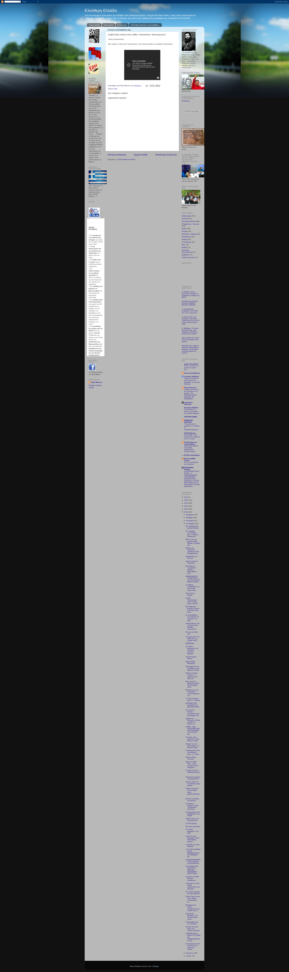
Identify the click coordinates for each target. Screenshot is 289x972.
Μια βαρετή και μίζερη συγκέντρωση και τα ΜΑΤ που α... (192, 907)
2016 (186, 497)
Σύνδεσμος (186, 101)
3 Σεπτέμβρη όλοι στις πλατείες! (192, 923)
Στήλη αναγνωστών (189, 257)
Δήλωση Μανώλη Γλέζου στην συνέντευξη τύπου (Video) (190, 339)
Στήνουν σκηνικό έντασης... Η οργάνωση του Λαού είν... (192, 675)
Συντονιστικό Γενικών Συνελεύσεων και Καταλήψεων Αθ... (193, 712)
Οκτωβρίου (190, 520)
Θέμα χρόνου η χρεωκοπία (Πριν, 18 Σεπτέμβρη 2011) (193, 684)
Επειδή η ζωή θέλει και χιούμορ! (192, 799)
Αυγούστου (190, 953)
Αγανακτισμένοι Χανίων (191, 657)
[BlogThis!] (153, 86)
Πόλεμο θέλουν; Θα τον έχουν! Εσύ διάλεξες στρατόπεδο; (192, 626)
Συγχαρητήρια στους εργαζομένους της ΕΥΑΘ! (193, 814)
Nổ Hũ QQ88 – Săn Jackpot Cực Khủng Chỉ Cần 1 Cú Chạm (192, 437)
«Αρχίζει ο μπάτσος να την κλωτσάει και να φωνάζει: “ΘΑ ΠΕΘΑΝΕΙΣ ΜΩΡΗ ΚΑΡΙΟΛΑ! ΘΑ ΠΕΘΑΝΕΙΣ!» (191, 394)
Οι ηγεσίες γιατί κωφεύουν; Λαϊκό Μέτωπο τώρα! (192, 739)
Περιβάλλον (186, 255)
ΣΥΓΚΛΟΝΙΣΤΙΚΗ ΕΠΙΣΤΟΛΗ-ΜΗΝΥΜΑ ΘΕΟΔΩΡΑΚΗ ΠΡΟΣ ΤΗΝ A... (192, 870)
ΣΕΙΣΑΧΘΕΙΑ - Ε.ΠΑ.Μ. (189, 468)
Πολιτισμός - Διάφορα (189, 234)
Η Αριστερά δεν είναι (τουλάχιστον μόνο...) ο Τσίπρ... (193, 752)
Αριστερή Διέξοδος (191, 408)
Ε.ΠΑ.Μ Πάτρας (190, 433)
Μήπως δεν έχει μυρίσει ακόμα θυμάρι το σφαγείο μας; (193, 542)
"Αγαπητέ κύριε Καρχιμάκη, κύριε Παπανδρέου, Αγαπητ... (192, 839)
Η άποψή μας (186, 242)
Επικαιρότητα (186, 237)
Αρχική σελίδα (94, 25)
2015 (186, 500)
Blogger (156, 966)
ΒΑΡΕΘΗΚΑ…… (191, 643)
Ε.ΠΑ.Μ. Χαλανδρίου (192, 455)
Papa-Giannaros (190, 387)
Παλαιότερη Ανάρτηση (166, 154)
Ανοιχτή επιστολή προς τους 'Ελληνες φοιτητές (193, 928)
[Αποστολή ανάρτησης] (146, 85)
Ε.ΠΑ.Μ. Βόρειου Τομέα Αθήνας (190, 443)
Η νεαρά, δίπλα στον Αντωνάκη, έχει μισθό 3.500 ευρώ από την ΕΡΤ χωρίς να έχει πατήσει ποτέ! (191, 320)
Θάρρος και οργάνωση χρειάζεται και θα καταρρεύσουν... (192, 550)
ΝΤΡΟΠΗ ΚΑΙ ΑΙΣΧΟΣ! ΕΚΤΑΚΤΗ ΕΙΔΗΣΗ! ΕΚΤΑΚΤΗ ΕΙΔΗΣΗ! (190, 303)
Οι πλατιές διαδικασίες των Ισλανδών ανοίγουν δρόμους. (192, 650)
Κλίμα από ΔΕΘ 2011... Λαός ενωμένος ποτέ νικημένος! (192, 764)
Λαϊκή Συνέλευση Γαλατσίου (192, 562)
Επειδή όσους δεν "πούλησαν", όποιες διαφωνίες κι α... (192, 692)
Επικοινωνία (122, 25)
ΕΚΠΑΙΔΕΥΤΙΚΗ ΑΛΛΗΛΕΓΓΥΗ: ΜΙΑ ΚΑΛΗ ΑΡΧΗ (192, 705)
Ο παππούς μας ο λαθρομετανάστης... (193, 772)
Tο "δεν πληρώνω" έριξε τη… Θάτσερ (193, 699)
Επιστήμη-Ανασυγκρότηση (187, 251)
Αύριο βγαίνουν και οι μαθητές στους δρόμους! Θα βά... (193, 668)
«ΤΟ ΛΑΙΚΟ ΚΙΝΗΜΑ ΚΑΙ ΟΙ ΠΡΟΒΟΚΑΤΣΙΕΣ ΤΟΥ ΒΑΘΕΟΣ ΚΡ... (193, 853)
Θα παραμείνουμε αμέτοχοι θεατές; (192, 527)
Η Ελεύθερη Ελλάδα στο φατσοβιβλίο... (145, 25)
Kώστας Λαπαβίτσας (192, 373)
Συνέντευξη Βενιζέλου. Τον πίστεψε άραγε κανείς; (192, 916)
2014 (186, 503)
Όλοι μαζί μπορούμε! (193, 826)
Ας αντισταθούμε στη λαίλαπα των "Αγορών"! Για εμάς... (192, 617)
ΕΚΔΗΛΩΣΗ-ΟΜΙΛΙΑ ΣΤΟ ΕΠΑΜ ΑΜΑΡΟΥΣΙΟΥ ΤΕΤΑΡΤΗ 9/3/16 (191, 448)
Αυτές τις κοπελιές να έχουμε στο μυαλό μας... (191, 367)
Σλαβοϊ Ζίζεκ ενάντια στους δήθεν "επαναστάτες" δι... (193, 899)
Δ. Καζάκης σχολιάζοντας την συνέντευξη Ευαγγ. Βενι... (192, 587)
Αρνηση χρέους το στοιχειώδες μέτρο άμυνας (193, 783)
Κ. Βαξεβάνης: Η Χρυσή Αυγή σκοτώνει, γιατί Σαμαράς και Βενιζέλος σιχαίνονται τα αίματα (190, 331)
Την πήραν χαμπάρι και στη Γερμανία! (193, 892)
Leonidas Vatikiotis (191, 376)
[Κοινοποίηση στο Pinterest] (159, 86)
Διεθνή (184, 228)
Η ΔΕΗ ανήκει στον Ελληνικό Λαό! (192, 819)
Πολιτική (185, 218)
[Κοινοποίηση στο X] (155, 86)
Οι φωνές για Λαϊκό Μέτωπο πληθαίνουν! (192, 878)
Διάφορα (185, 239)
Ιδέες (116, 89)
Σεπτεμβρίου (191, 523)
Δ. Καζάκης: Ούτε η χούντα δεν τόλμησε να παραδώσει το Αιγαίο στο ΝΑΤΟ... (190, 294)
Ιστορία (184, 231)
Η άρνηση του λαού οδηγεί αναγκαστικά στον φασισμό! (193, 886)
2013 (186, 506)
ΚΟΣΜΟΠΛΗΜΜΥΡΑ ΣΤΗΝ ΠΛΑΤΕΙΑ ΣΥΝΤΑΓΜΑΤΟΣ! (193, 861)
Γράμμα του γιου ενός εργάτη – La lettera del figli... (192, 745)
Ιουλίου (189, 956)
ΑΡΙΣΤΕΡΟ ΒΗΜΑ (190, 417)
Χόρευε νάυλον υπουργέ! (191, 758)
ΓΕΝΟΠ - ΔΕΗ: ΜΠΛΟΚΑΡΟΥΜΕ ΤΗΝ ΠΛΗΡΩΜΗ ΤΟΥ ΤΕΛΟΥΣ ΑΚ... (193, 730)
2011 (186, 512)
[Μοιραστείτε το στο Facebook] (157, 86)
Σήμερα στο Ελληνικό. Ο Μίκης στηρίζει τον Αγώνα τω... (193, 721)
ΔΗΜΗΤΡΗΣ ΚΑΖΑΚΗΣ (188, 421)
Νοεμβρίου (190, 517)
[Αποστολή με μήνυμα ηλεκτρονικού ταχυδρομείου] (150, 86)
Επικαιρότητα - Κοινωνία (190, 224)
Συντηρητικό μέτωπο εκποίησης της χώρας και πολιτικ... (193, 946)
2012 (186, 509)
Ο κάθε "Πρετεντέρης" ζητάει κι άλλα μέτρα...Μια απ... (192, 600)
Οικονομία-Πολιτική (188, 221)
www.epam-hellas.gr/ (188, 403)
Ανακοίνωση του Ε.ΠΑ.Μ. (191, 557)
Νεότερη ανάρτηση (117, 154)
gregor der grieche (191, 364)
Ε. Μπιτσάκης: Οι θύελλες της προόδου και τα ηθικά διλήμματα (191, 411)
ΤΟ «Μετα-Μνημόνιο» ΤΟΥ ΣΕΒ (192, 831)
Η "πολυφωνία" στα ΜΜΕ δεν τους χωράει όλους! (192, 638)
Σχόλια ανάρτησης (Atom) (126, 159)
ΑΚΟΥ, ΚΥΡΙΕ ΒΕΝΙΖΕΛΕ (190, 662)
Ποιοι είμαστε (108, 25)
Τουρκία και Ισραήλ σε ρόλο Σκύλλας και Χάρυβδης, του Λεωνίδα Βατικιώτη (192, 381)
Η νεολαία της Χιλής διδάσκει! (193, 845)
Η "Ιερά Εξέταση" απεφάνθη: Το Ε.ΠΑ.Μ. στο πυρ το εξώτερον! (190, 311)
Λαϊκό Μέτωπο (96, 382)
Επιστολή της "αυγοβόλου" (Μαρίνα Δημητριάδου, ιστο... (191, 569)
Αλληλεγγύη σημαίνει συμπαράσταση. (193, 778)
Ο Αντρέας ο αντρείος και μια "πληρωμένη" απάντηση (192, 806)
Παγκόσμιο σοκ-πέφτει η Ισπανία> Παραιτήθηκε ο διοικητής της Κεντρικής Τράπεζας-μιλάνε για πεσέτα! (190, 349)
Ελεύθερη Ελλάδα (101, 10)
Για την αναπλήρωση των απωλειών (191, 463)
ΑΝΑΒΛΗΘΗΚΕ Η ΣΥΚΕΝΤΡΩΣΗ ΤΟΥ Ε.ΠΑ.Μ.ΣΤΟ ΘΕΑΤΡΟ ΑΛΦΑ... (193, 579)
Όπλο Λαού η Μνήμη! (190, 594)
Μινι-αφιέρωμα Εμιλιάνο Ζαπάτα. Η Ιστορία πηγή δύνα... (193, 609)
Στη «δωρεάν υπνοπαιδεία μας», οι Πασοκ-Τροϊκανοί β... (192, 533)
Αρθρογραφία (186, 216)
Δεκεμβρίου (190, 514)
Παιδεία (184, 247)
